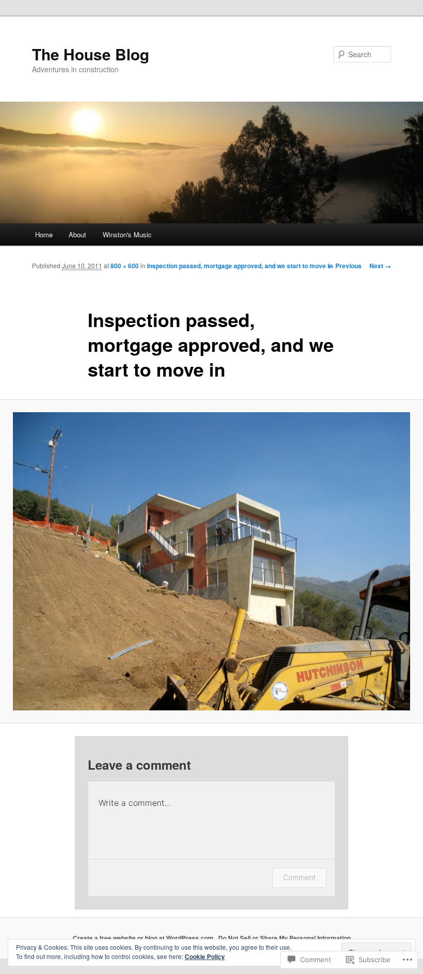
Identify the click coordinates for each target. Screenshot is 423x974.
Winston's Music (127, 234)
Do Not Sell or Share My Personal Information (284, 938)
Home (44, 234)
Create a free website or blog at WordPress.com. (144, 938)
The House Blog (90, 54)
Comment (299, 877)
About (77, 234)
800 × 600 (124, 265)
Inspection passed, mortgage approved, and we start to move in (240, 265)
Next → (380, 265)
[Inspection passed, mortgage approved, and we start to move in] (211, 561)
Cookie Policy (205, 956)
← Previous (345, 265)
